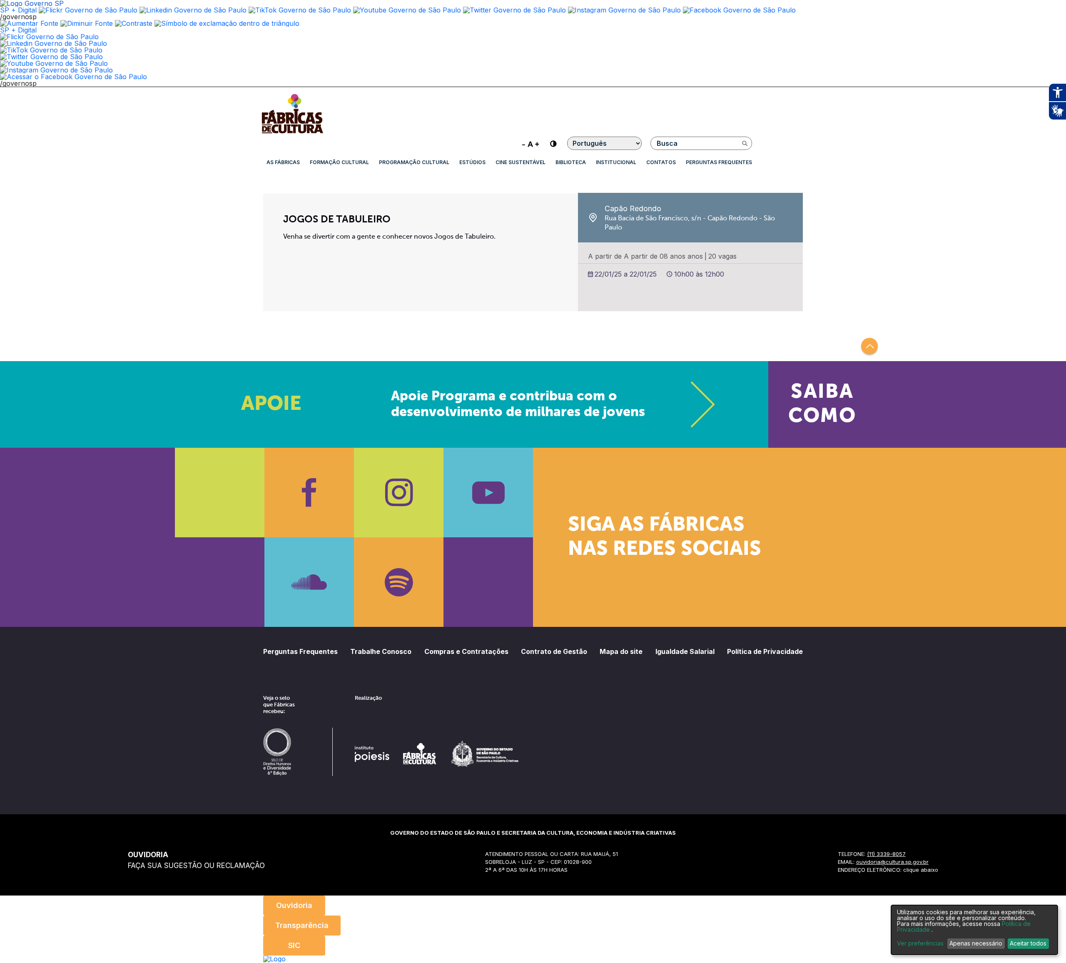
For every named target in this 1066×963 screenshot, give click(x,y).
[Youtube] (488, 492)
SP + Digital (18, 10)
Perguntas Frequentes (719, 162)
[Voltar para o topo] (869, 346)
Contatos (661, 162)
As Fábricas (283, 162)
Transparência (302, 925)
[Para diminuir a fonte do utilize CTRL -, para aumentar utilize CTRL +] (530, 143)
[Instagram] (398, 492)
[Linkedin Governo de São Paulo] (53, 43)
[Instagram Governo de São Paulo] (624, 10)
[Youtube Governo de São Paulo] (54, 63)
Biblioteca (570, 162)
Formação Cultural (339, 162)
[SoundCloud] (309, 582)
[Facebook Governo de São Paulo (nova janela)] (739, 10)
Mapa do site (621, 651)
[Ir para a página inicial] (292, 133)
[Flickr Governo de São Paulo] (49, 36)
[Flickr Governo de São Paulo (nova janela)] (88, 10)
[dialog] (974, 930)
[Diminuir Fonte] (86, 23)
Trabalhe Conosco (380, 651)
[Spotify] (398, 582)
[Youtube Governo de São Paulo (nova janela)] (407, 10)
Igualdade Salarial (685, 651)
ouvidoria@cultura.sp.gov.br (892, 861)
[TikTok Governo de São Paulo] (51, 50)
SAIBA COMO (822, 404)
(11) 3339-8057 (886, 854)
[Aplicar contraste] (133, 23)
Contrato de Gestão (554, 651)
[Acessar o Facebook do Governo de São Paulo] (73, 76)
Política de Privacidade (765, 651)
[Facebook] (309, 492)
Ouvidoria (294, 905)
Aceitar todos (1028, 943)
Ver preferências (920, 943)
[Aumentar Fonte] (29, 23)
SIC (294, 945)
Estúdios (472, 162)
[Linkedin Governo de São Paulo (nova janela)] (193, 10)
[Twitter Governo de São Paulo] (51, 56)
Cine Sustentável (520, 162)
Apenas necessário (975, 943)
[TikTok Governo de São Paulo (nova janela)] (300, 10)
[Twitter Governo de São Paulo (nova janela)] (514, 10)
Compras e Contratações (466, 651)
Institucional (616, 162)
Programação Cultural (414, 162)
